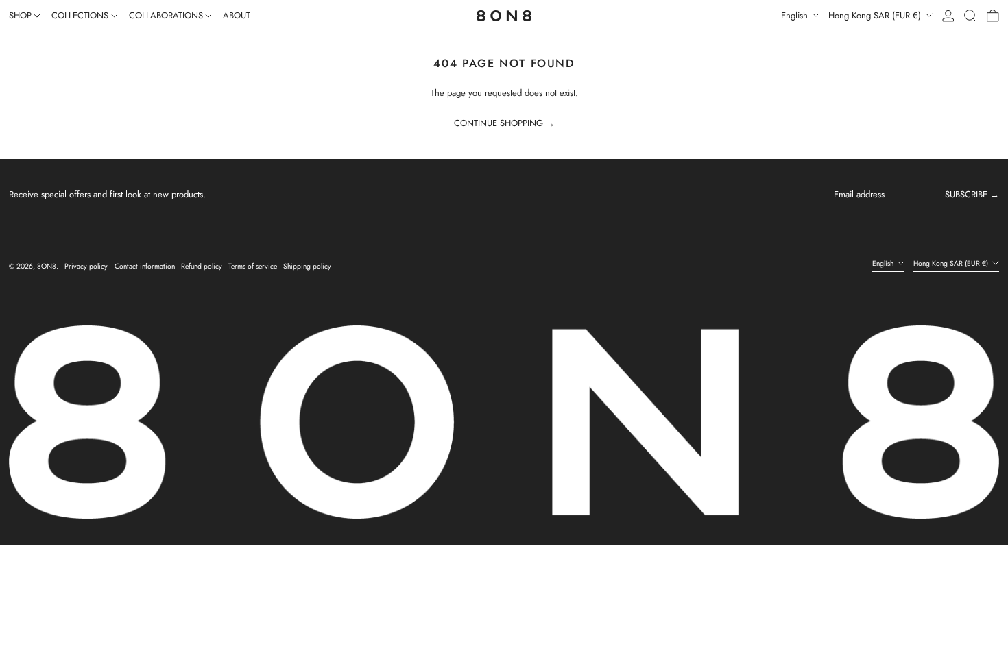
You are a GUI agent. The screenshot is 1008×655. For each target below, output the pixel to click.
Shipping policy (307, 266)
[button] (970, 16)
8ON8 (46, 266)
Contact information (145, 266)
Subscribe (966, 194)
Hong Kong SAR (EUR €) (876, 15)
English (796, 15)
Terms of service (252, 266)
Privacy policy (86, 266)
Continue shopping (498, 123)
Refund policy (201, 266)
